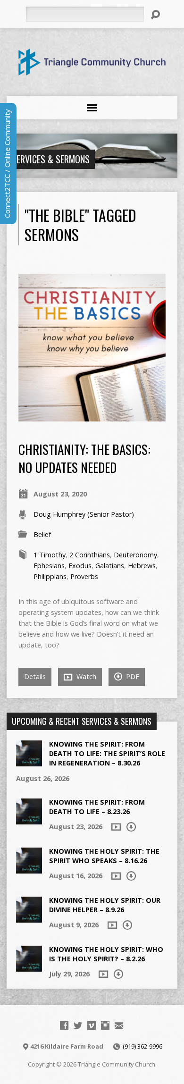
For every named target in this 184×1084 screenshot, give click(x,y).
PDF (131, 676)
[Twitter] (78, 1025)
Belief (42, 534)
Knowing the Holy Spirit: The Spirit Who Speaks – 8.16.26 (104, 856)
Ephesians (49, 565)
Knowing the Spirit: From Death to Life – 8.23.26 (97, 807)
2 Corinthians (89, 554)
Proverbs (84, 576)
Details (35, 676)
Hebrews (142, 565)
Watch (85, 676)
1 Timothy (49, 554)
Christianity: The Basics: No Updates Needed (84, 458)
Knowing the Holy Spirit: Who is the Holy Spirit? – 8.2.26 (106, 954)
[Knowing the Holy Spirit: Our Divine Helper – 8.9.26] (29, 917)
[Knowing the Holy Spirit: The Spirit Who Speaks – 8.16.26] (29, 868)
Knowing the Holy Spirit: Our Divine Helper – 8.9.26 (104, 905)
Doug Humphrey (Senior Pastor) (83, 514)
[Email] (119, 1025)
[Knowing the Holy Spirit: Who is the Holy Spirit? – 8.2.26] (29, 966)
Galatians (109, 565)
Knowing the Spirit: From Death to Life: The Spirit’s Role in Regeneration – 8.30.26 (107, 753)
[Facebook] (64, 1025)
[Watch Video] (116, 827)
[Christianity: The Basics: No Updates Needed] (92, 416)
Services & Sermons (51, 159)
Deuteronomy (135, 554)
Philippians (50, 576)
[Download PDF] (131, 827)
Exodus (80, 565)
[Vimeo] (91, 1025)
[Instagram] (105, 1025)
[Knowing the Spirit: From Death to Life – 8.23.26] (29, 819)
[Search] (155, 14)
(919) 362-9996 (142, 1046)
